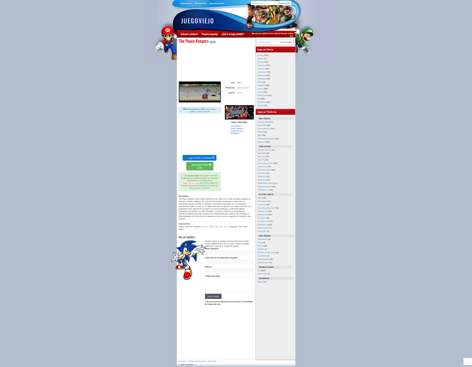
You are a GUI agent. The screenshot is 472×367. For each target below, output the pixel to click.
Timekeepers (236, 126)
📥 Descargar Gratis (198, 166)
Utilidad (260, 105)
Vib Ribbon (235, 133)
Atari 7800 (262, 153)
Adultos (260, 58)
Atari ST (261, 160)
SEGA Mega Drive (265, 183)
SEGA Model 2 (263, 259)
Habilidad (261, 85)
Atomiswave (262, 239)
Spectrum (261, 142)
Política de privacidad (196, 361)
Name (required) (211, 248)
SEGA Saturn (263, 228)
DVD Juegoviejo (200, 3)
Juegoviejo (197, 21)
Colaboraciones (186, 3)
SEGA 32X (262, 176)
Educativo (261, 75)
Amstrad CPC (263, 122)
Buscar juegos (284, 3)
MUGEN (261, 249)
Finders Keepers (237, 128)
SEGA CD (261, 180)
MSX (259, 132)
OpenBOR (262, 256)
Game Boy (262, 166)
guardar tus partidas (202, 188)
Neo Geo (261, 173)
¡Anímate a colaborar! (189, 34)
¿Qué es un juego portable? (233, 34)
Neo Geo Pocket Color (266, 252)
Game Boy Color (264, 170)
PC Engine (262, 218)
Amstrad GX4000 (264, 150)
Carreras (261, 68)
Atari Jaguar (262, 201)
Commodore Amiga (265, 163)
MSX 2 (260, 282)
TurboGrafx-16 (263, 190)
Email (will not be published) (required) (221, 257)
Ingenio (260, 88)
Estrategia (262, 78)
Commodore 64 (264, 128)
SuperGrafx (262, 231)
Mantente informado (217, 3)
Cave (260, 242)
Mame (260, 246)
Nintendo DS (263, 214)
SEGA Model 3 (263, 262)
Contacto (182, 361)
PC (259, 270)
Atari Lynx (261, 156)
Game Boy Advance (265, 208)
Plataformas (262, 95)
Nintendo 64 (262, 211)
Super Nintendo (243, 87)
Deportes (261, 72)
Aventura (261, 65)
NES (259, 135)
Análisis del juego (212, 276)
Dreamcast (262, 204)
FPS (259, 82)
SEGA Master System (266, 138)
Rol (259, 98)
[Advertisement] (216, 60)
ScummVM (262, 273)
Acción (239, 92)
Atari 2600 (262, 125)
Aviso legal (212, 361)
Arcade (260, 62)
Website (208, 267)
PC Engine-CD (263, 221)
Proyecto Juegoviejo (210, 34)
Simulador (262, 102)
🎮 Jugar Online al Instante (198, 157)
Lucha (260, 92)
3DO (259, 198)
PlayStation (262, 224)
